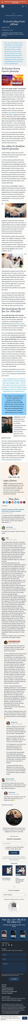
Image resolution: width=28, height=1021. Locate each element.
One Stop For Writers (8, 490)
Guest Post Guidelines (7, 993)
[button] (22, 6)
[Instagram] (6, 945)
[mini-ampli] (14, 934)
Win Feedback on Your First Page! (6, 878)
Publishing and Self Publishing (8, 34)
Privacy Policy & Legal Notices (9, 991)
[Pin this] (21, 502)
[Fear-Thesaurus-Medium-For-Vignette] (5, 934)
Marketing (16, 32)
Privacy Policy (4, 975)
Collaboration (5, 32)
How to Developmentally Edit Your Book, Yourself (20, 880)
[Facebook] (3, 945)
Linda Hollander (12, 112)
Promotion (20, 32)
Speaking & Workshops (7, 989)
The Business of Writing (19, 34)
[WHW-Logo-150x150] (2, 6)
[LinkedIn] (8, 945)
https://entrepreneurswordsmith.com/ (12, 459)
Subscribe (14, 852)
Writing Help (4, 35)
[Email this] (4, 502)
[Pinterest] (11, 945)
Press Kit (4, 986)
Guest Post (11, 32)
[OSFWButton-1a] (14, 907)
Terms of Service (12, 975)
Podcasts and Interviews (8, 988)
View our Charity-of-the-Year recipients (11, 1000)
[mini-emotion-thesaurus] (23, 934)
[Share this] (7, 502)
